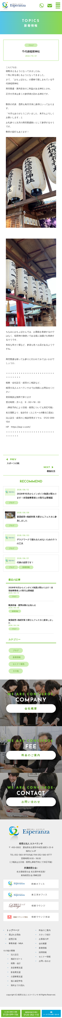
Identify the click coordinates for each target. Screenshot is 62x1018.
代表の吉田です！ (25, 562)
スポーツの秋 (13, 463)
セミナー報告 (19, 664)
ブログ (31, 45)
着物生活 (51, 471)
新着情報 (26, 567)
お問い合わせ (31, 801)
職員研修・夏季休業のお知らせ (22, 605)
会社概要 (31, 708)
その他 (16, 671)
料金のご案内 (31, 755)
